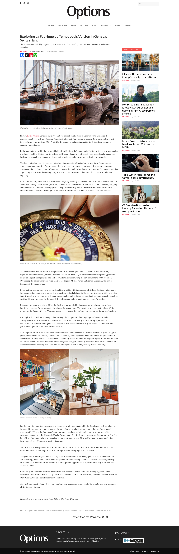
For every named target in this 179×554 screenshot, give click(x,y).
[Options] (89, 12)
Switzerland (76, 511)
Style (73, 25)
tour (109, 511)
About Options (134, 551)
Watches (62, 25)
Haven (118, 25)
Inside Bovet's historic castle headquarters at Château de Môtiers (138, 144)
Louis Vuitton (33, 135)
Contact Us (145, 551)
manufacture (100, 511)
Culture (84, 25)
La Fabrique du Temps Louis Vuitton (37, 511)
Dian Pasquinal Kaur (38, 51)
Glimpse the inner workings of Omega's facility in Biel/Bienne (139, 75)
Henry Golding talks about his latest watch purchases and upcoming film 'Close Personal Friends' (139, 109)
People (51, 25)
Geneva (68, 511)
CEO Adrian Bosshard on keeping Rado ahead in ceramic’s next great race (140, 208)
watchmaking (88, 511)
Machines (105, 25)
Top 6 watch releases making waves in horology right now (138, 176)
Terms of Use (155, 551)
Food (94, 25)
